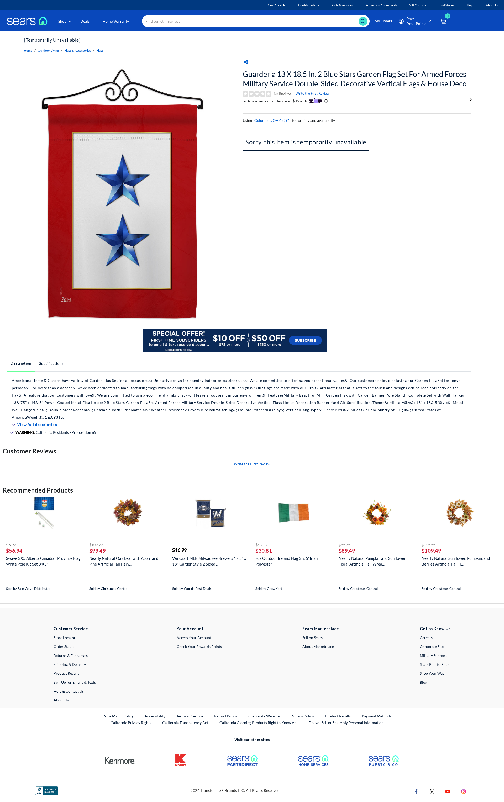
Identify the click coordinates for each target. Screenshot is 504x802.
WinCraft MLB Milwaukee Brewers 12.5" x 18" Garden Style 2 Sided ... (209, 561)
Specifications (51, 363)
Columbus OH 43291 (272, 120)
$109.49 (431, 550)
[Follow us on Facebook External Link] (416, 791)
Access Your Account (194, 637)
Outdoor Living (48, 50)
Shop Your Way (432, 673)
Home (28, 50)
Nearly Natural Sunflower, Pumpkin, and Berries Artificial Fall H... (456, 561)
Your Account (190, 628)
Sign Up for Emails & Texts (75, 682)
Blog (423, 682)
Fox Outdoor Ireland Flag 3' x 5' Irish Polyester (286, 561)
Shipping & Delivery (70, 664)
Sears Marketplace (320, 628)
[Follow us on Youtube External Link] (448, 791)
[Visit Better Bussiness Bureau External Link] (46, 790)
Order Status (64, 646)
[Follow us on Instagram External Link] (463, 791)
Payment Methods (376, 716)
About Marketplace (318, 646)
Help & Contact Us (69, 691)
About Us (61, 700)
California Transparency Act (185, 722)
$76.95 (11, 544)
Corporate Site (432, 646)
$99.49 (97, 550)
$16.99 (179, 550)
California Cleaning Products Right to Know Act (258, 722)
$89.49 (347, 550)
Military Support (433, 655)
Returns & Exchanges (71, 655)
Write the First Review (312, 93)
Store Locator (65, 637)
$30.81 (263, 550)
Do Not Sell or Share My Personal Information (346, 722)
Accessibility (155, 716)
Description (20, 363)
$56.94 (14, 550)
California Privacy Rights (131, 722)
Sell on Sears (312, 637)
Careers (426, 637)
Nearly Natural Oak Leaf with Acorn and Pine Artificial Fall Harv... (123, 561)
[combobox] (256, 21)
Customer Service (71, 628)
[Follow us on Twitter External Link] (432, 791)
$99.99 (344, 544)
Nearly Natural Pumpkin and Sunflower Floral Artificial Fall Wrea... (372, 561)
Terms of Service (189, 716)
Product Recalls (66, 673)
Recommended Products (38, 490)
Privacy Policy (302, 716)
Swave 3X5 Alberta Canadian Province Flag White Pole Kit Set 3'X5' (43, 561)
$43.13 (261, 544)
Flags (99, 50)
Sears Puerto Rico (434, 664)
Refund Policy (225, 716)
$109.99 (96, 544)
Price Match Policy (118, 716)
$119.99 (428, 544)
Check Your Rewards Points (199, 646)
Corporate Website (264, 716)
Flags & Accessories (77, 50)
